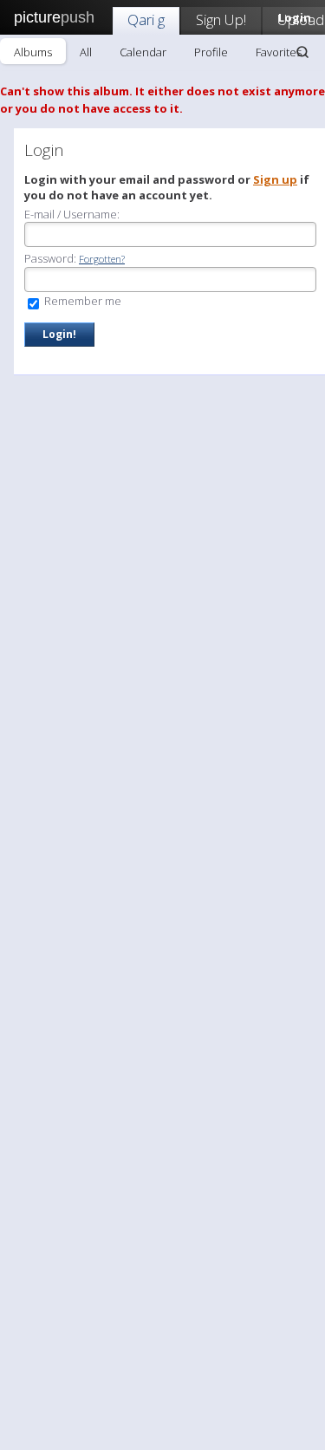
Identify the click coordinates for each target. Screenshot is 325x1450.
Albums (33, 52)
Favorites (279, 52)
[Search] (302, 52)
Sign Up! (221, 19)
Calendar (143, 52)
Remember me (81, 301)
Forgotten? (102, 258)
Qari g (146, 19)
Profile (211, 52)
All (86, 52)
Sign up (275, 179)
